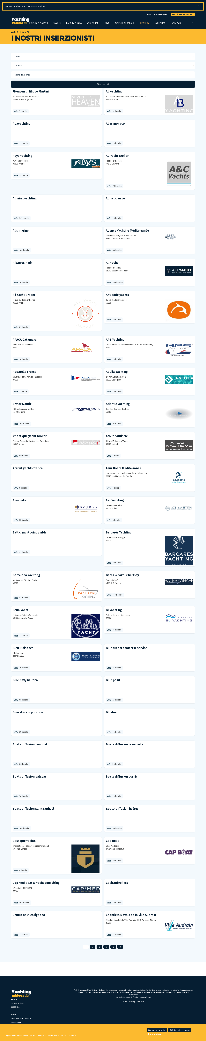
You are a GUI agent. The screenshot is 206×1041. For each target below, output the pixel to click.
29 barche (23, 732)
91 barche (117, 423)
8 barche (23, 870)
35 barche (117, 630)
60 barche (117, 250)
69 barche (23, 456)
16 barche (117, 218)
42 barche (23, 552)
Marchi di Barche (124, 23)
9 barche (23, 488)
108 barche (24, 250)
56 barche (117, 764)
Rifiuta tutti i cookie (180, 1030)
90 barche (117, 186)
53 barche (23, 143)
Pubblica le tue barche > (182, 14)
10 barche (23, 359)
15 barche (117, 668)
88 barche (23, 764)
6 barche (117, 520)
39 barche (117, 359)
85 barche (23, 700)
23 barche (117, 700)
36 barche (117, 860)
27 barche (117, 934)
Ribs (107, 23)
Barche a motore (38, 23)
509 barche (24, 902)
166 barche (24, 828)
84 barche (23, 598)
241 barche (24, 218)
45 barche (117, 319)
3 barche (23, 111)
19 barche (117, 143)
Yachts (57, 23)
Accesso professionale (157, 14)
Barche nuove (133, 995)
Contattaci (160, 23)
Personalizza (154, 1034)
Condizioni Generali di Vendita (127, 997)
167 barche (117, 595)
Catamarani (93, 23)
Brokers (144, 23)
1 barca (116, 456)
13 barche (23, 635)
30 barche (23, 520)
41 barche (117, 111)
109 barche (24, 423)
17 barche (23, 934)
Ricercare (101, 84)
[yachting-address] (20, 20)
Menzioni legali (145, 997)
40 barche (117, 828)
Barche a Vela (73, 23)
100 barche (118, 282)
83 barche (23, 327)
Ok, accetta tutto (156, 1030)
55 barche (23, 175)
